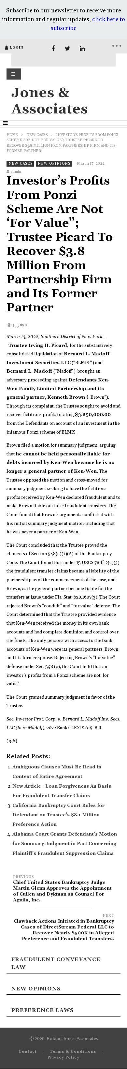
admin (15, 171)
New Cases (37, 135)
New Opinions (54, 163)
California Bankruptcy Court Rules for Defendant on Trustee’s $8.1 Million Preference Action (58, 815)
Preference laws (42, 1010)
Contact (28, 1051)
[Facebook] (53, 48)
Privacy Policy (63, 1057)
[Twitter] (67, 48)
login (16, 48)
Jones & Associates (49, 101)
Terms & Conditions (73, 1051)
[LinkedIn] (82, 48)
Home (12, 135)
